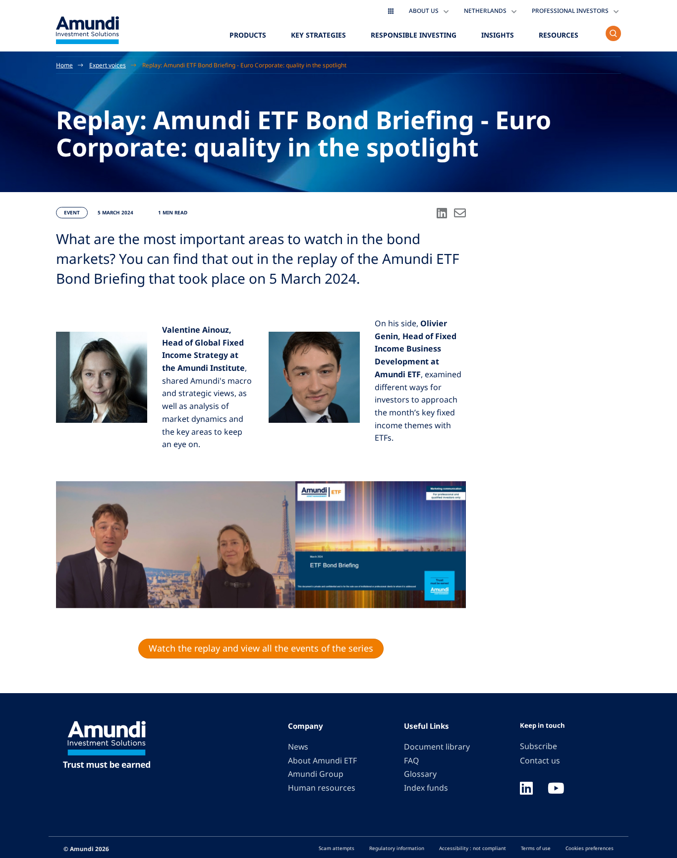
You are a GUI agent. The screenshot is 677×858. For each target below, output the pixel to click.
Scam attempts (336, 848)
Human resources (321, 787)
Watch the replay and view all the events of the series (261, 648)
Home (64, 65)
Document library (437, 746)
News (298, 746)
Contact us (540, 760)
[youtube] (556, 789)
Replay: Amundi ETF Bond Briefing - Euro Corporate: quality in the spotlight (244, 65)
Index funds (426, 787)
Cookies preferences (589, 848)
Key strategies (318, 35)
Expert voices (107, 65)
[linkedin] (526, 789)
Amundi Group (315, 773)
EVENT (72, 212)
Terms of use (536, 848)
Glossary (420, 773)
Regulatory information (396, 848)
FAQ (411, 760)
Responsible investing (413, 35)
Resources (558, 35)
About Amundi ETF (322, 760)
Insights (497, 35)
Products (247, 35)
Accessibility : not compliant (472, 848)
